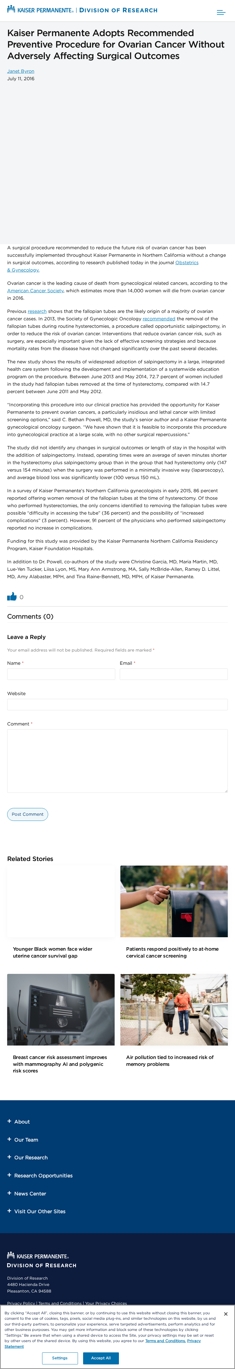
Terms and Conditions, (165, 1341)
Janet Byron (20, 71)
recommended (159, 319)
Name (15, 663)
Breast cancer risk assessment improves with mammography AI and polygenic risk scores (60, 1064)
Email (128, 663)
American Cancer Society (35, 291)
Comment (20, 724)
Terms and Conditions (60, 1304)
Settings (59, 1358)
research (37, 311)
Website (16, 693)
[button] (221, 11)
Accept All (100, 1358)
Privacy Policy (21, 1304)
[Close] (226, 1314)
